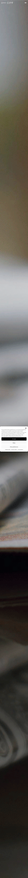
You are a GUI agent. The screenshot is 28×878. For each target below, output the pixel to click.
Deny (14, 442)
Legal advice (20, 449)
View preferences (14, 446)
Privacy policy (14, 449)
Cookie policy (8, 449)
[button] (26, 428)
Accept (14, 439)
